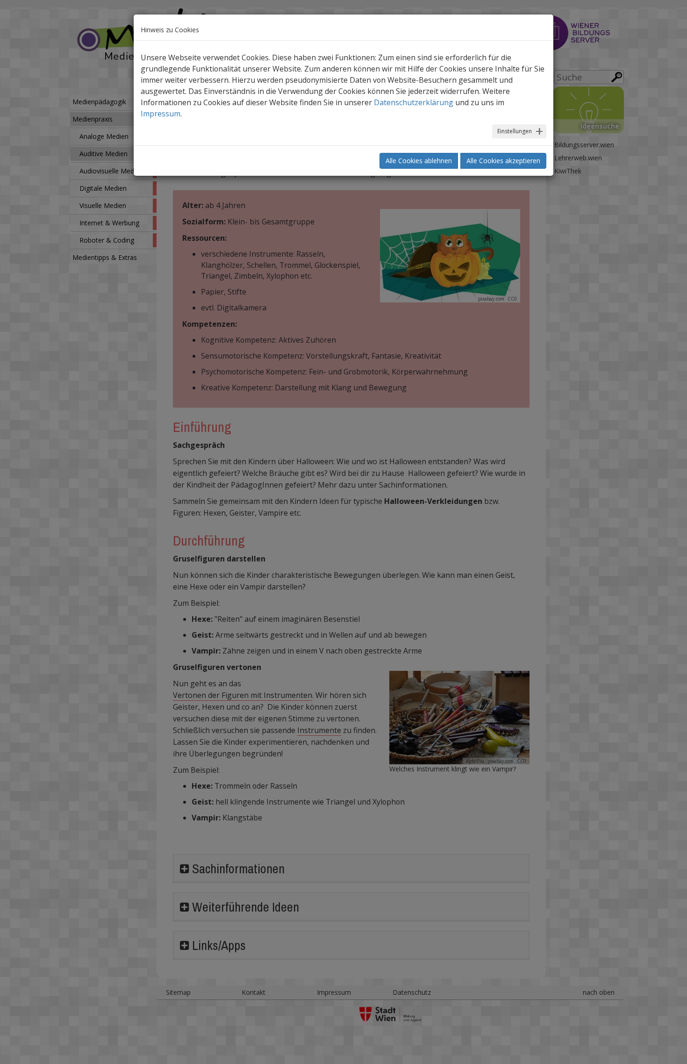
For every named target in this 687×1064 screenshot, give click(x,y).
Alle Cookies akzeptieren (503, 160)
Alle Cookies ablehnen (419, 160)
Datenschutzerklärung (413, 102)
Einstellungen (514, 131)
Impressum (160, 113)
